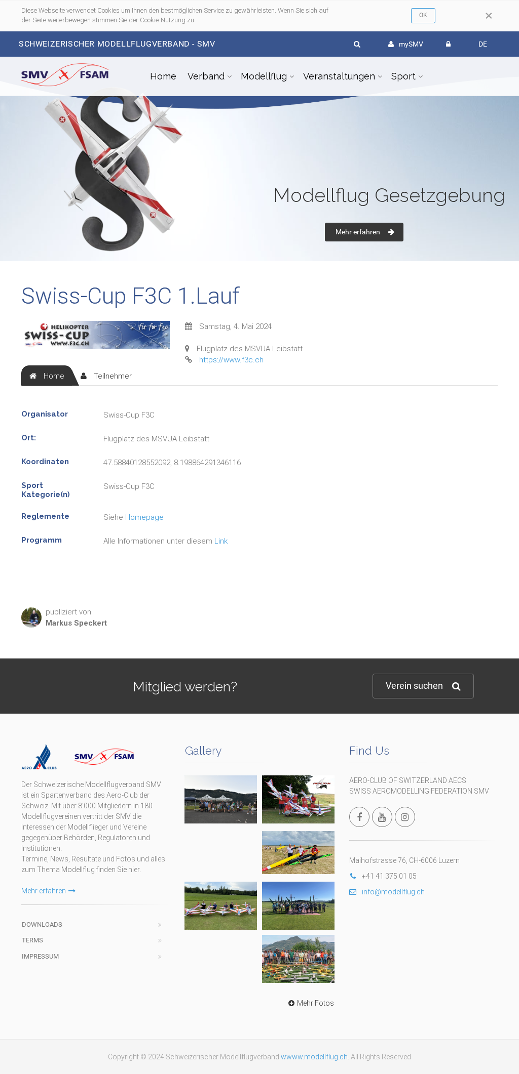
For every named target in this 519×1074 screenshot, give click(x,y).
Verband (206, 76)
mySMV (411, 44)
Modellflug (264, 76)
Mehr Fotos (315, 1003)
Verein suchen (414, 685)
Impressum (40, 956)
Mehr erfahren (358, 232)
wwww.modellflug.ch (314, 1057)
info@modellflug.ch (393, 892)
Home (163, 76)
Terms (32, 940)
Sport (403, 76)
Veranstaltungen (339, 76)
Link (221, 541)
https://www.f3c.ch (231, 359)
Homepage (144, 517)
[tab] (46, 375)
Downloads (42, 924)
